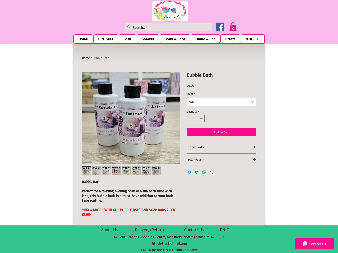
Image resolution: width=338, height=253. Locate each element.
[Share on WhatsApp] (204, 172)
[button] (233, 26)
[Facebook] (220, 27)
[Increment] (201, 118)
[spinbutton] (195, 118)
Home (86, 58)
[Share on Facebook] (189, 172)
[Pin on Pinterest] (196, 172)
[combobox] (221, 102)
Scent (191, 93)
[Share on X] (211, 172)
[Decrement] (189, 118)
